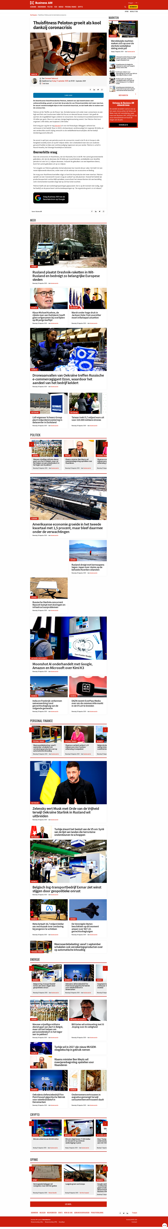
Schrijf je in (123, 125)
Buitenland (74, 307)
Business (34, 307)
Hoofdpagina (33, 15)
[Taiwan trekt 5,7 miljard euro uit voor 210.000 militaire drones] (88, 394)
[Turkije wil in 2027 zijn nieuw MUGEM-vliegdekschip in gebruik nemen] (41, 1043)
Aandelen (113, 36)
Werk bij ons (68, 1212)
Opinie (127, 11)
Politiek (49, 7)
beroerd (58, 126)
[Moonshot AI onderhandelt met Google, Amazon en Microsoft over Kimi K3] (68, 618)
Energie (61, 7)
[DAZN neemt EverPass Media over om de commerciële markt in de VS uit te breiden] (88, 677)
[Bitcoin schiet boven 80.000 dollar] (47, 1121)
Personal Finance (70, 7)
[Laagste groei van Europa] (79, 1166)
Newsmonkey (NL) (37, 1222)
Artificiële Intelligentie (39, 658)
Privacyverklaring (97, 1212)
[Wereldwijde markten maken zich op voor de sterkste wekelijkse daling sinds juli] (123, 22)
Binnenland (69, 1180)
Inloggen (130, 3)
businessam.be (54, 283)
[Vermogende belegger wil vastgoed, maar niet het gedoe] (47, 1166)
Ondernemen (42, 7)
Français (134, 1212)
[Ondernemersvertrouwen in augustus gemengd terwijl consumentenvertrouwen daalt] (88, 1071)
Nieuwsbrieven (52, 1212)
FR (137, 3)
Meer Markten (128, 94)
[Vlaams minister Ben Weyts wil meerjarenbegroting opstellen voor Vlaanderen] (41, 1057)
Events (60, 1212)
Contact (134, 1222)
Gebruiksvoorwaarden (81, 1212)
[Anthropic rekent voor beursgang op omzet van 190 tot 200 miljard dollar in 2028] (112, 72)
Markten (34, 74)
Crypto (80, 7)
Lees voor (68, 95)
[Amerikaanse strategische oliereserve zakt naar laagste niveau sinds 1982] (112, 64)
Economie (33, 7)
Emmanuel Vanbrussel (51, 78)
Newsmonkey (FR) (51, 1222)
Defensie (34, 266)
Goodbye (62, 1222)
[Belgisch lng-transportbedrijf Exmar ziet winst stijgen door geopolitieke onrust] (68, 841)
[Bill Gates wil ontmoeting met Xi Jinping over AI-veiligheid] (88, 1001)
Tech (55, 7)
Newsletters (134, 11)
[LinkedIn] (127, 1213)
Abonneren (133, 7)
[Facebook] (120, 1213)
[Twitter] (123, 1213)
